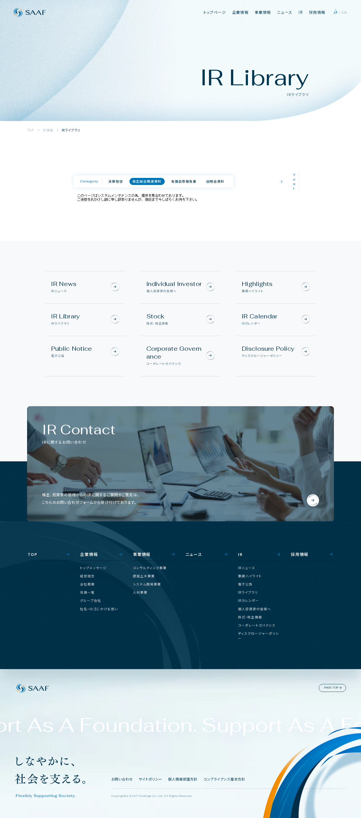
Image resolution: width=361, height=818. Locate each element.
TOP (30, 130)
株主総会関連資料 (147, 181)
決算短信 (115, 181)
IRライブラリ (71, 130)
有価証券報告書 (184, 181)
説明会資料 (215, 181)
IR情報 (48, 130)
